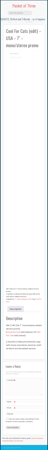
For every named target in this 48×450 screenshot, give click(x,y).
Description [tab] (15, 309)
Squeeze (24, 299)
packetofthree (14, 54)
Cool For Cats (14, 332)
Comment (11, 380)
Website (10, 414)
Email (11, 408)
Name (11, 402)
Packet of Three (24, 6)
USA (30, 299)
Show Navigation (38, 22)
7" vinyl (17, 299)
